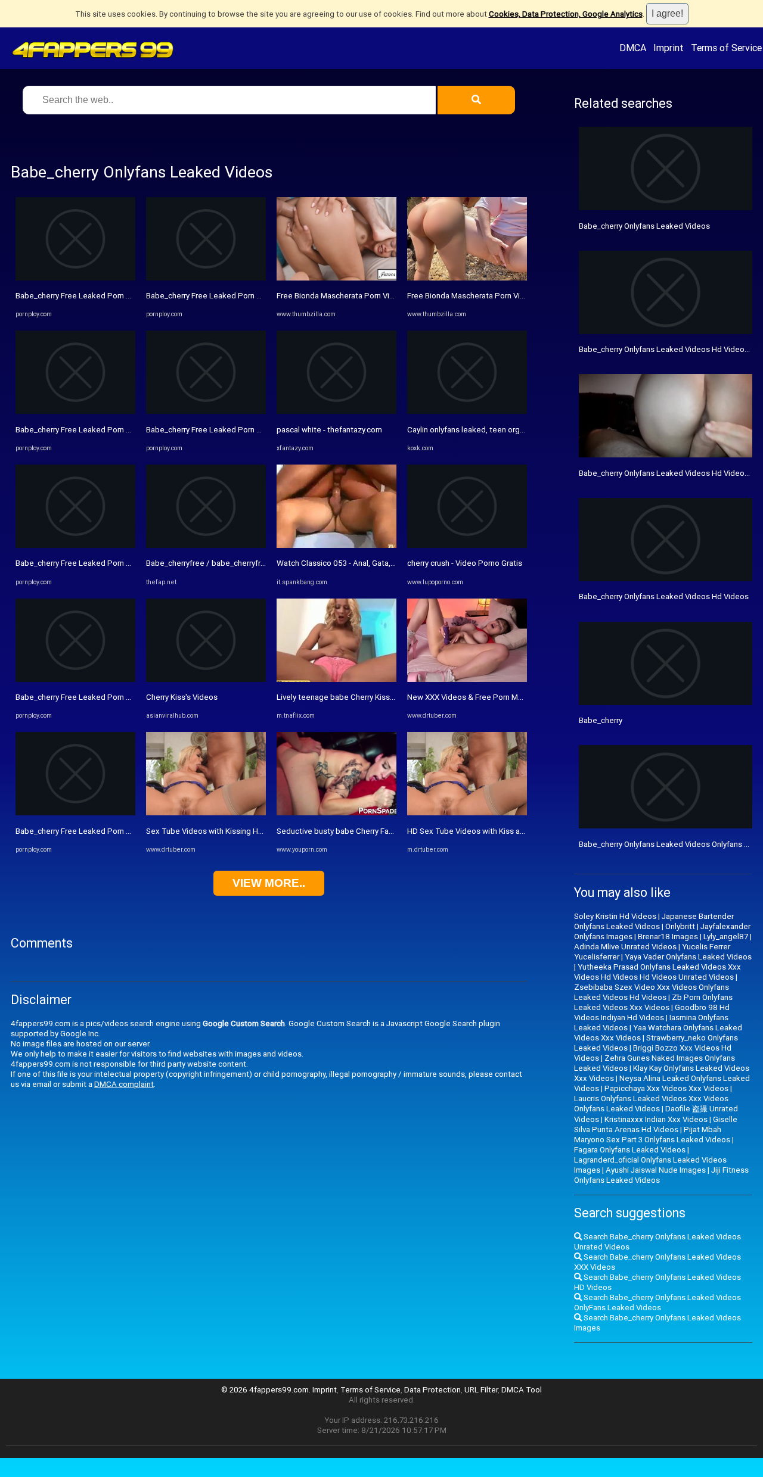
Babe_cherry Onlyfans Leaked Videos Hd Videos (664, 596)
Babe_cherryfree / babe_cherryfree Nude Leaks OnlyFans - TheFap (263, 563)
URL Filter (481, 1390)
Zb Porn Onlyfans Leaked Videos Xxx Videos (653, 1002)
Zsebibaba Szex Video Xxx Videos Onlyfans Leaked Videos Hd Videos (651, 992)
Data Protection (432, 1390)
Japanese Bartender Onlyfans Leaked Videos (654, 921)
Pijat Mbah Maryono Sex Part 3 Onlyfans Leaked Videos (652, 1134)
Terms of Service (726, 48)
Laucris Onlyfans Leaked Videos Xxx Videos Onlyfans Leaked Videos (651, 1103)
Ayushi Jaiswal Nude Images (656, 1170)
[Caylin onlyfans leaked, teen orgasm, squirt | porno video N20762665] (467, 411)
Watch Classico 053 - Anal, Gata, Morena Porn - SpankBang (380, 563)
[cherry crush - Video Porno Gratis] (467, 545)
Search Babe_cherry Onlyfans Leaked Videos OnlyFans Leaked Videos (657, 1302)
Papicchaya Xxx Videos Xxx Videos (666, 1088)
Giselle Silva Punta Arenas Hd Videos (655, 1124)
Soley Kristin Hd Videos (615, 916)
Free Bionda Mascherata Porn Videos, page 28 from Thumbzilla (388, 296)
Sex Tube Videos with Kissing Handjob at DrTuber (234, 831)
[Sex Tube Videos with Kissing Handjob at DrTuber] (206, 813)
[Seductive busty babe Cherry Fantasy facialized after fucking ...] (336, 813)
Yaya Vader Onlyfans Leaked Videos (688, 957)
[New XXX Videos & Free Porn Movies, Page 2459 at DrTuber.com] (467, 679)
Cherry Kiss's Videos (182, 697)
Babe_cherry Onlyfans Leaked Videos (644, 226)
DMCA (632, 48)
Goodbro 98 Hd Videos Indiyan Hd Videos (652, 1012)
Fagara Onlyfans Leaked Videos (630, 1150)
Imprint (668, 48)
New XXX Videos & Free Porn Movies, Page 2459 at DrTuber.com (521, 697)
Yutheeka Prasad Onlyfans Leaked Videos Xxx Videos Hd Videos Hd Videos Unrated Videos (657, 972)
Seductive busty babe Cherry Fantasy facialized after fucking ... (387, 831)
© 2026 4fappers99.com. (266, 1390)
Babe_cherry (600, 720)
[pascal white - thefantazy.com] (336, 411)
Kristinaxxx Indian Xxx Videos (656, 1119)
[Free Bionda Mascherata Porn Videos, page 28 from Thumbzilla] (336, 278)
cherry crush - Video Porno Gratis (464, 563)
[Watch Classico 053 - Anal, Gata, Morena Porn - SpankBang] (336, 545)
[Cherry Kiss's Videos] (206, 679)
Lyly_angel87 (725, 936)
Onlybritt (680, 926)
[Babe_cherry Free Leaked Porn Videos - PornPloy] (75, 278)
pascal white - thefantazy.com (329, 430)
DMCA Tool (521, 1390)
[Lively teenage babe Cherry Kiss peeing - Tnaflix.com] (336, 679)
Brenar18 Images (668, 936)
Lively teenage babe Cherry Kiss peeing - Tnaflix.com (370, 697)
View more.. (268, 883)
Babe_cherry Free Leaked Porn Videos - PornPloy (102, 296)
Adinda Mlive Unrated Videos (625, 947)
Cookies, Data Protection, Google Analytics (566, 14)
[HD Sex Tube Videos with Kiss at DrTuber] (467, 813)
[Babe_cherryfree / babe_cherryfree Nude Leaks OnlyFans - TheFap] (206, 545)
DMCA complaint (124, 1084)
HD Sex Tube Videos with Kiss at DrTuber (480, 831)
